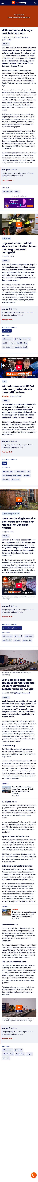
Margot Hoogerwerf (23, 693)
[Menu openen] (2, 2)
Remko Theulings (22, 37)
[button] (23, 8)
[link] (8, 180)
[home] (19, 2)
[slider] (18, 24)
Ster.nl (24, 196)
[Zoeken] (35, 2)
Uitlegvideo (5, 396)
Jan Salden (7, 40)
